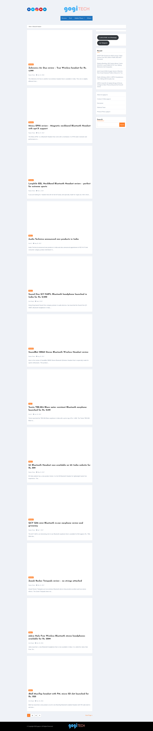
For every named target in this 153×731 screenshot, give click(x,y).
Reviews (64, 18)
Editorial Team (101, 107)
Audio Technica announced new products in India (53, 239)
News (30, 235)
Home (30, 26)
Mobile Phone (79, 18)
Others (89, 18)
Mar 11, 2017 (40, 585)
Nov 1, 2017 (40, 190)
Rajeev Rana (31, 75)
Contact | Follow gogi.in (104, 99)
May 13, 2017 (41, 472)
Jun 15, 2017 (37, 414)
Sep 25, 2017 (37, 243)
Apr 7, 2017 (40, 530)
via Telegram (103, 43)
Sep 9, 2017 (39, 301)
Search (100, 119)
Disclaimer (100, 103)
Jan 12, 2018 (40, 75)
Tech (70, 18)
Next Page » (88, 715)
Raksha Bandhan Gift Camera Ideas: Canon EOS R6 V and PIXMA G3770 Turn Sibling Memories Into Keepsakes (110, 65)
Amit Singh (31, 301)
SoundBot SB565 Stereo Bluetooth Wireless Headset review (58, 352)
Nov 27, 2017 (40, 132)
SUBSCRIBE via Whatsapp (108, 37)
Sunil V (30, 243)
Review (31, 64)
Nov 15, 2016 (39, 701)
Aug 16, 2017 (40, 356)
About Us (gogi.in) (102, 94)
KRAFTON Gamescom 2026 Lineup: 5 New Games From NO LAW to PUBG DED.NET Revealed (109, 57)
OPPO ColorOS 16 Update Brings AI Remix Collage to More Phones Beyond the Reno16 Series (110, 84)
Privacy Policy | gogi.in (103, 111)
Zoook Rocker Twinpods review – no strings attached (55, 581)
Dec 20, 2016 (39, 643)
